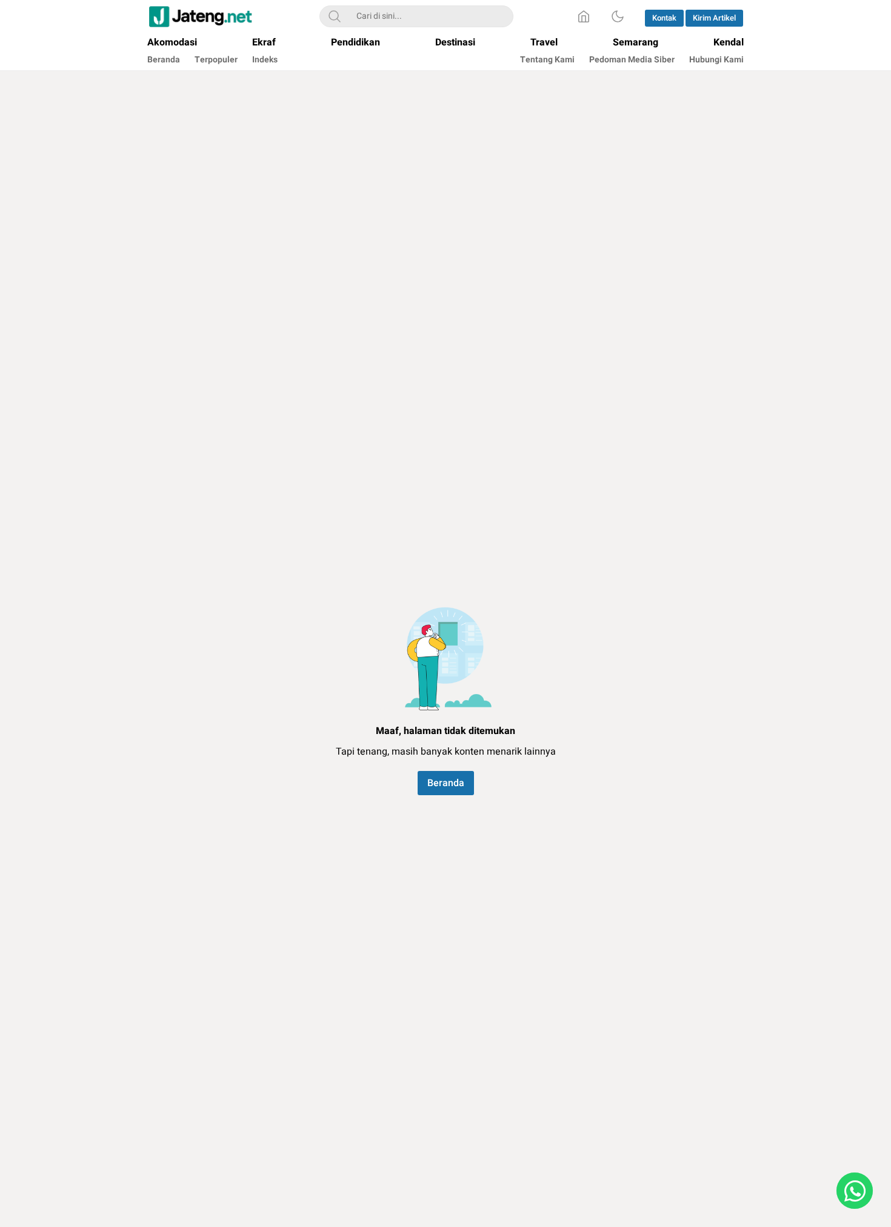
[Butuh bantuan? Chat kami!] (854, 1190)
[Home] (583, 16)
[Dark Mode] (617, 16)
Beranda (445, 783)
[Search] (334, 16)
